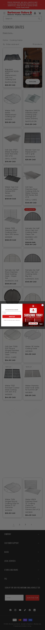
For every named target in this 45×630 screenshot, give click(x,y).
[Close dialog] (42, 305)
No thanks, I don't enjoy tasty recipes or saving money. (12, 320)
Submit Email (12, 316)
